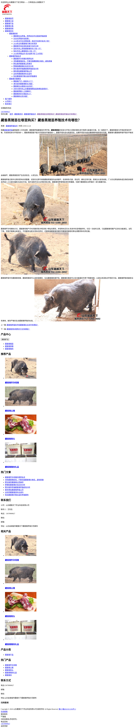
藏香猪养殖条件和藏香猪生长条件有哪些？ (23, 325)
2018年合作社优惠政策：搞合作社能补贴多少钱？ (31, 41)
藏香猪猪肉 (9, 349)
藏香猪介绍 (9, 21)
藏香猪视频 (9, 28)
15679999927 (5, 112)
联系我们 (8, 104)
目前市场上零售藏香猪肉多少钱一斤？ (27, 48)
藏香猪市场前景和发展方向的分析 (26, 46)
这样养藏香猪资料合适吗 (22, 74)
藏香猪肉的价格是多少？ (22, 94)
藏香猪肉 (8, 675)
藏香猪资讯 (9, 31)
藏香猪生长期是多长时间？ (23, 86)
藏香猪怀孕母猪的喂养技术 (23, 59)
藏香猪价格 (9, 26)
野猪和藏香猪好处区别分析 (23, 66)
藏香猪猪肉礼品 (12, 467)
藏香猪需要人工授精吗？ (22, 91)
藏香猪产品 (9, 23)
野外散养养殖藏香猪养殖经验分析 (26, 69)
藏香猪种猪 (9, 346)
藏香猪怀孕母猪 (12, 382)
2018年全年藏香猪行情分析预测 (25, 43)
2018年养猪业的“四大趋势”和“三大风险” (28, 54)
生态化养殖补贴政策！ (21, 38)
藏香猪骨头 (10, 439)
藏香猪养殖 (8, 130)
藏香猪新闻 (13, 33)
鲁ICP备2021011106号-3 (67, 709)
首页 (11, 114)
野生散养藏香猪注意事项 (22, 64)
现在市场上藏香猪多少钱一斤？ (25, 51)
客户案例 (8, 99)
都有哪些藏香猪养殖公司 (22, 71)
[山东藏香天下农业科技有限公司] (7, 14)
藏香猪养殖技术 (15, 56)
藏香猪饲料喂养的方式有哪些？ (18, 329)
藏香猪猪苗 (9, 344)
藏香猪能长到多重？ (20, 96)
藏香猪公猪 (10, 411)
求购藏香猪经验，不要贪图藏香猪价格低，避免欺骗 (32, 61)
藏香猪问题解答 (15, 79)
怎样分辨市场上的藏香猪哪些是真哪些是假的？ (31, 89)
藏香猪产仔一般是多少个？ (23, 81)
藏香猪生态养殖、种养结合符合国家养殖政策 (30, 36)
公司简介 (8, 101)
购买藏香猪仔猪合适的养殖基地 (25, 76)
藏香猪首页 (9, 18)
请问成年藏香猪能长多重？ (23, 84)
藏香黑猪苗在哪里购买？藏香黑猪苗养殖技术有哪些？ (57, 114)
